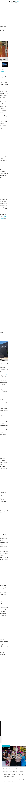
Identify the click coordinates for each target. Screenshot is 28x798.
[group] (5, 64)
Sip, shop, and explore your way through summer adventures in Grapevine (13, 775)
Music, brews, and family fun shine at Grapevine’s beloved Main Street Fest (13, 781)
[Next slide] (6, 51)
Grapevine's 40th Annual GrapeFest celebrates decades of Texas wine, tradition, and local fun (13, 770)
